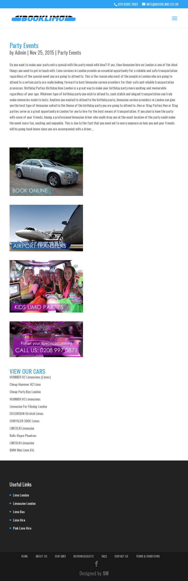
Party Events (24, 45)
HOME (24, 556)
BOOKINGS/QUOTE (83, 556)
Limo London (21, 494)
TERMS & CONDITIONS (148, 556)
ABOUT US (41, 556)
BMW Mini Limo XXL (22, 449)
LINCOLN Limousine (22, 428)
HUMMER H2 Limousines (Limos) (30, 376)
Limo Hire (19, 519)
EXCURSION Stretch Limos (26, 413)
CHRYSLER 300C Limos (24, 420)
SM (106, 573)
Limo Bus (19, 511)
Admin (20, 52)
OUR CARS (60, 556)
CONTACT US (121, 556)
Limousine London (24, 503)
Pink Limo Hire (22, 528)
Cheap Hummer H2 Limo (25, 384)
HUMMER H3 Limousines (25, 398)
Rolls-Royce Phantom (23, 435)
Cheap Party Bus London (25, 391)
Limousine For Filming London (28, 406)
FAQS (104, 556)
